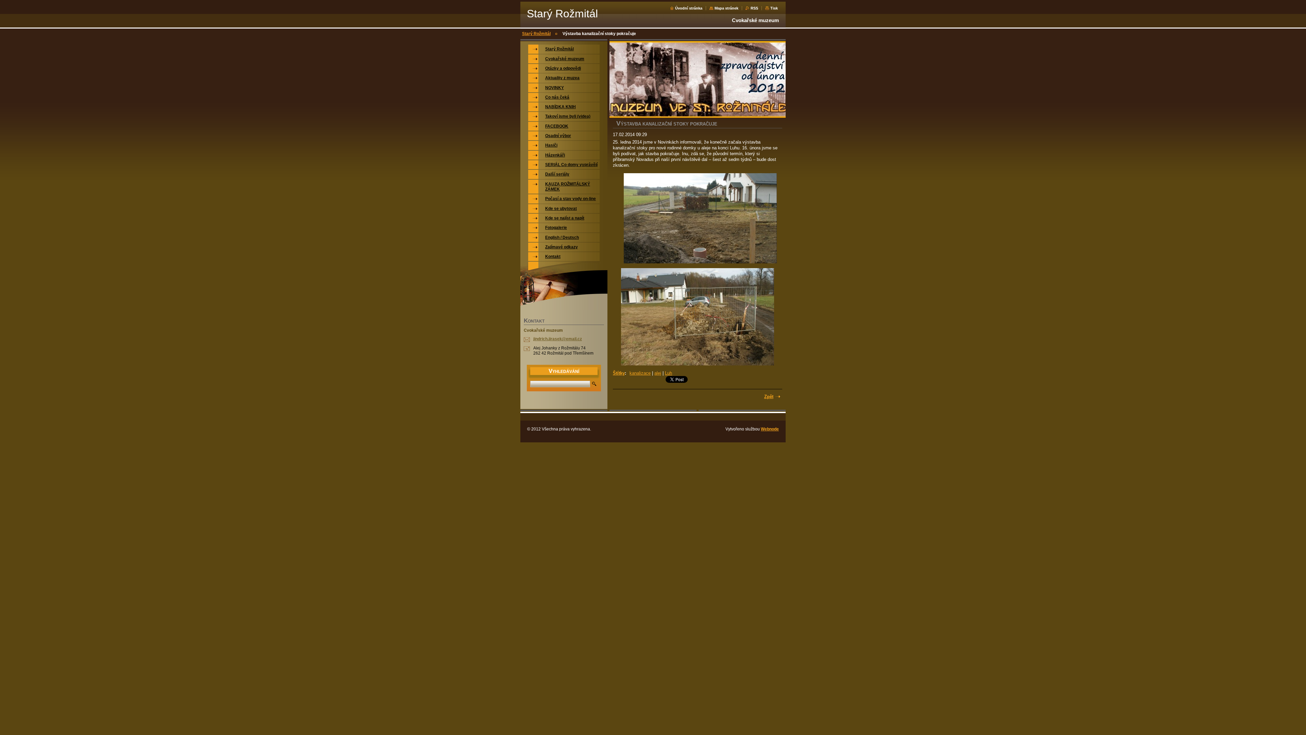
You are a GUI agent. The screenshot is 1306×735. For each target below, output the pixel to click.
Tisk (774, 8)
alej (657, 373)
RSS (754, 8)
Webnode (770, 429)
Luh (668, 373)
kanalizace (640, 373)
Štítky (619, 373)
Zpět (768, 396)
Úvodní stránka (688, 8)
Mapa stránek (726, 8)
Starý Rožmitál (536, 34)
